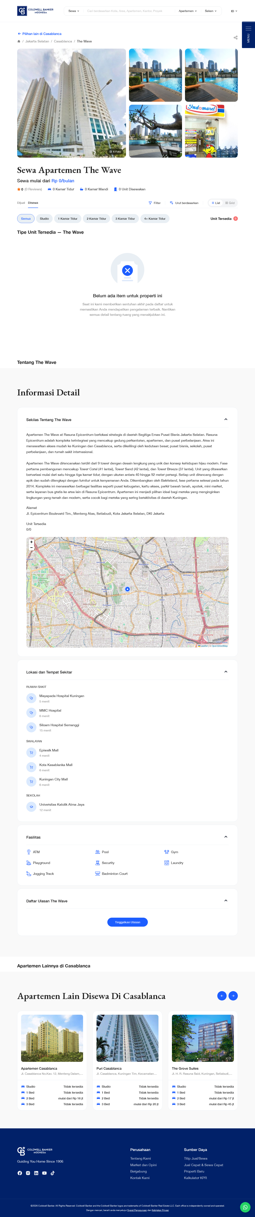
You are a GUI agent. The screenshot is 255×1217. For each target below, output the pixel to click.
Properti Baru (194, 1171)
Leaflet (204, 645)
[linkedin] (36, 1173)
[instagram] (28, 1173)
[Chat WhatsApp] (245, 1207)
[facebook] (19, 1173)
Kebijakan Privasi (160, 1210)
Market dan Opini (143, 1165)
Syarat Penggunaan (137, 1210)
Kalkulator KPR (195, 1178)
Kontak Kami (140, 1178)
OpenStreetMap (220, 645)
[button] (127, 589)
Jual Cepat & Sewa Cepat (203, 1165)
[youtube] (44, 1173)
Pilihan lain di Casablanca (41, 34)
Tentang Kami (140, 1158)
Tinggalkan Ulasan (127, 922)
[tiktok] (52, 1173)
